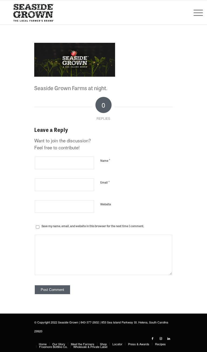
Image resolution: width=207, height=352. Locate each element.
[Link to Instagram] (161, 338)
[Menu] (195, 12)
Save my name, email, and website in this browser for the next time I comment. (93, 226)
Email (105, 182)
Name (105, 160)
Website (105, 204)
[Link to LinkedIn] (169, 338)
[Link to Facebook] (153, 338)
